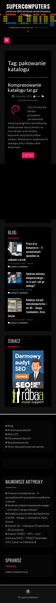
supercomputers (28, 6)
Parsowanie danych (18, 438)
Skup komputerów (17, 442)
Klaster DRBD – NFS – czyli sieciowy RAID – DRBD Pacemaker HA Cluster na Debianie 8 (26, 538)
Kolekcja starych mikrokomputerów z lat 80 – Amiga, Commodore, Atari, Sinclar (27, 308)
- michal (29, 263)
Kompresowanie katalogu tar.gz (24, 87)
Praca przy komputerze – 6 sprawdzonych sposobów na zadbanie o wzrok (27, 497)
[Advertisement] (28, 192)
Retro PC (13, 434)
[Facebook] (28, 591)
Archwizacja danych (19, 430)
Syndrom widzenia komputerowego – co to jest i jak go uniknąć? (35, 280)
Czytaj (28, 155)
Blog (10, 425)
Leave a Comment (19, 266)
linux (37, 96)
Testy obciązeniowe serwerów (25, 446)
